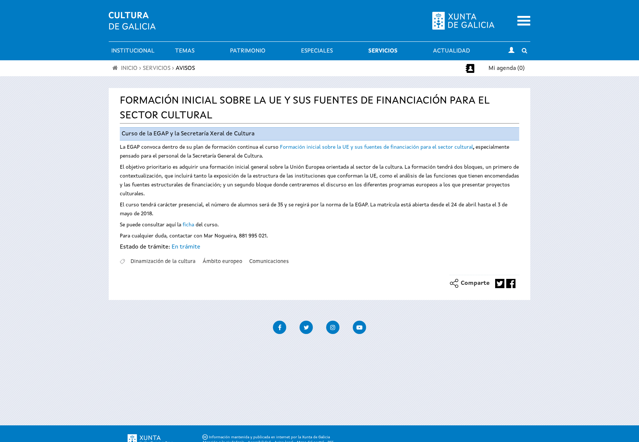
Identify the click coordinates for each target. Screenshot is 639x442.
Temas (185, 51)
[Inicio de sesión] (511, 51)
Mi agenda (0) (506, 68)
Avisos (185, 68)
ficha (188, 224)
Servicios (383, 51)
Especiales (317, 51)
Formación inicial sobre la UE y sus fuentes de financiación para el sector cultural (376, 147)
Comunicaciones (269, 261)
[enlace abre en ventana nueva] (499, 283)
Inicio (129, 68)
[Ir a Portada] (132, 25)
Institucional (133, 51)
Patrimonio (248, 51)
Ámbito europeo (222, 261)
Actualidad (451, 51)
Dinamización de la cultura (163, 261)
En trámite (186, 247)
